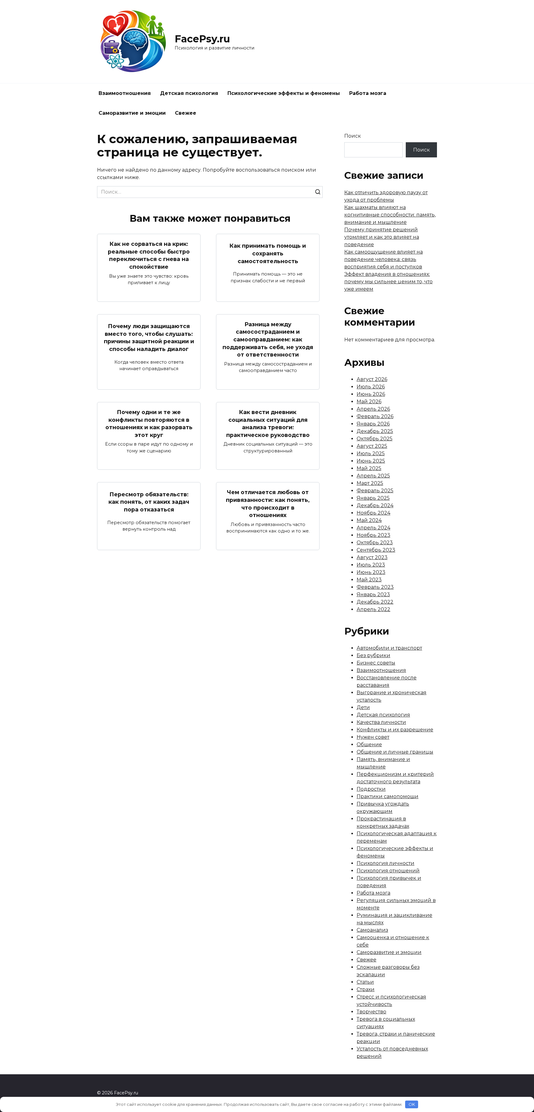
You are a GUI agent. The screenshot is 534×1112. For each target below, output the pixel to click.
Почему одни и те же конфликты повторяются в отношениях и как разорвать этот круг (149, 423)
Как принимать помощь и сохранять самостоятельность (268, 253)
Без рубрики (373, 655)
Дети (363, 707)
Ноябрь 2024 (373, 513)
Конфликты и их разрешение (395, 730)
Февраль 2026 (375, 416)
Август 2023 (372, 557)
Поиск (352, 136)
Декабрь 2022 (375, 602)
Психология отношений (388, 871)
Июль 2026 (371, 387)
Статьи (365, 982)
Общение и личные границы (395, 752)
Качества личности (381, 722)
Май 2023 (369, 580)
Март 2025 (370, 483)
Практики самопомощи (387, 796)
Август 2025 (372, 446)
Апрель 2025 (373, 476)
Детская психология (189, 93)
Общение (369, 744)
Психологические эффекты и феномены (283, 93)
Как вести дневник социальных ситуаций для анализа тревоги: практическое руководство (268, 423)
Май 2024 (369, 520)
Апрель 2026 (373, 409)
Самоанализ (372, 930)
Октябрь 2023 (375, 542)
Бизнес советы (376, 663)
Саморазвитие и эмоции (132, 113)
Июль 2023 (371, 565)
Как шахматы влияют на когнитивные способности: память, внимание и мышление (390, 214)
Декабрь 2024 (375, 505)
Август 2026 (372, 379)
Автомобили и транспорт (389, 648)
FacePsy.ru (202, 39)
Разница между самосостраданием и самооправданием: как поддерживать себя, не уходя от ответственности (267, 339)
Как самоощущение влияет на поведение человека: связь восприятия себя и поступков (383, 259)
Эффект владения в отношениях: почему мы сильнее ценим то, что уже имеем (388, 281)
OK (412, 1104)
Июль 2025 (371, 453)
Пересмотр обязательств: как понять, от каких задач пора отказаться (148, 501)
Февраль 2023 (375, 587)
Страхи (366, 989)
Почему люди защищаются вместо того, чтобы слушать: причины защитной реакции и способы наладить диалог (149, 337)
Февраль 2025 (375, 491)
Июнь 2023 (371, 572)
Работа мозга (367, 93)
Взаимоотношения (125, 93)
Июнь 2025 (371, 461)
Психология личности (385, 863)
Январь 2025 (373, 498)
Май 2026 (369, 401)
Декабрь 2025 (375, 431)
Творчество (371, 1012)
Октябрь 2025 (374, 439)
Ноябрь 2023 (373, 535)
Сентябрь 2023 (376, 550)
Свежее (185, 113)
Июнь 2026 (371, 394)
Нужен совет (373, 737)
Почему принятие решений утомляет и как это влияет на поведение (381, 237)
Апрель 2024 (373, 528)
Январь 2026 (373, 424)
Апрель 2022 (373, 609)
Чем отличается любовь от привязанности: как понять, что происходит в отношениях (268, 503)
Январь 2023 (373, 594)
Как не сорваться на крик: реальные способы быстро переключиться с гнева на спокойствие (149, 255)
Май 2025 (369, 468)
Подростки (371, 789)
